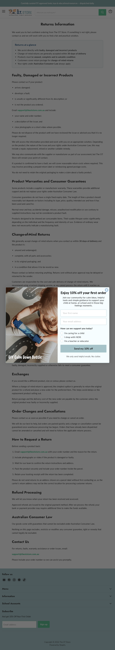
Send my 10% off (83, 348)
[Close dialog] (106, 290)
